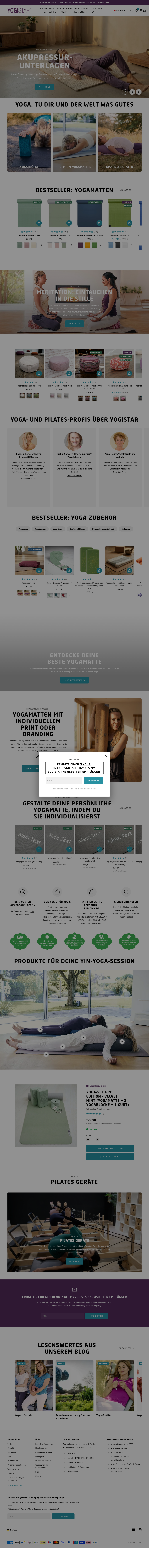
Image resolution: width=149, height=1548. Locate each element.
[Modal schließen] (105, 755)
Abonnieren (94, 780)
